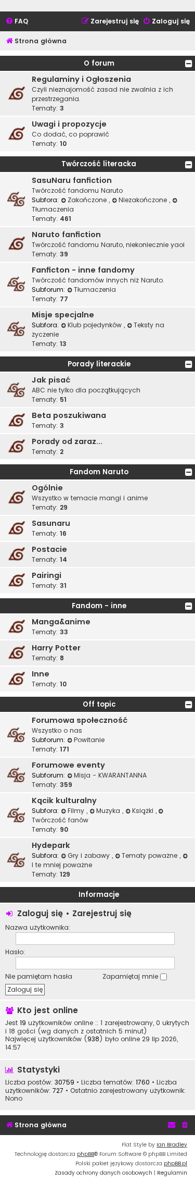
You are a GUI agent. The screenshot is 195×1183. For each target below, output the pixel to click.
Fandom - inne (99, 606)
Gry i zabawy (90, 855)
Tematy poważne (150, 855)
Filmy (77, 810)
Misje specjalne (63, 315)
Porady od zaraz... (67, 441)
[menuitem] (16, 22)
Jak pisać (51, 380)
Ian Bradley (172, 1145)
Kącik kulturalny (64, 800)
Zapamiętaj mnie (131, 976)
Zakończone (88, 199)
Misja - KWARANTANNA (110, 775)
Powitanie (89, 739)
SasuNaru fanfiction (72, 180)
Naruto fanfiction (66, 234)
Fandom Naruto (99, 472)
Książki (143, 810)
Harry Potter (56, 648)
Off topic (99, 704)
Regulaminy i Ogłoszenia (81, 79)
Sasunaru (51, 523)
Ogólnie (47, 488)
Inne (40, 674)
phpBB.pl (175, 1163)
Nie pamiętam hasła (38, 976)
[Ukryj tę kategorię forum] (188, 63)
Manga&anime (61, 622)
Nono (13, 1098)
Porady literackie (99, 364)
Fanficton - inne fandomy (83, 270)
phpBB (85, 1154)
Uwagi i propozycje (69, 124)
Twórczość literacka (98, 164)
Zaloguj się (40, 913)
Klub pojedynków (96, 325)
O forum (99, 63)
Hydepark (51, 845)
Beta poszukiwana (69, 415)
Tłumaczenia (95, 289)
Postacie (49, 549)
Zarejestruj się (102, 913)
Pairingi (46, 575)
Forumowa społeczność (79, 720)
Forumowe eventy (68, 765)
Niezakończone (144, 199)
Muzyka (109, 810)
